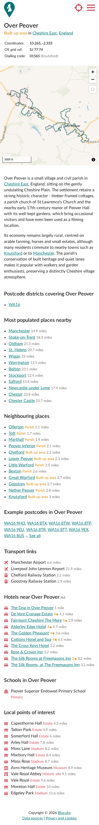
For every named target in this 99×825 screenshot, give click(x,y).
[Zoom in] (92, 72)
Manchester (43, 253)
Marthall (16, 440)
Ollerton (16, 427)
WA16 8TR (36, 530)
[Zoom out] (92, 79)
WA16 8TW (59, 523)
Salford (15, 382)
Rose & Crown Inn (27, 652)
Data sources (32, 818)
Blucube (64, 813)
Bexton (15, 471)
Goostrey (17, 484)
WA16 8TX (37, 523)
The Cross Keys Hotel (30, 646)
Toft (12, 433)
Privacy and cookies (61, 818)
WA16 (14, 305)
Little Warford (21, 465)
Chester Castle (22, 401)
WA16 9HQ (14, 523)
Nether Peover (22, 490)
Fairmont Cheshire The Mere (36, 620)
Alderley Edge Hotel (28, 627)
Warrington (19, 363)
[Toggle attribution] (93, 160)
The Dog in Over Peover (32, 608)
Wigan (14, 356)
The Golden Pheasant (30, 633)
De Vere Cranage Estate (32, 614)
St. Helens (18, 350)
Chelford (16, 452)
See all (35, 536)
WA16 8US (14, 536)
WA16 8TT (57, 530)
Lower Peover (21, 459)
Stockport (17, 375)
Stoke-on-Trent (22, 337)
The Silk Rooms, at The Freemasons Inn (45, 665)
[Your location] (79, 8)
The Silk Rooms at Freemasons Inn (41, 658)
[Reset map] (92, 89)
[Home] (9, 9)
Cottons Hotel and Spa (31, 640)
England (66, 33)
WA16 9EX (78, 530)
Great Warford (22, 478)
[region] (49, 115)
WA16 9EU (14, 530)
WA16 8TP (81, 523)
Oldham (16, 344)
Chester (16, 394)
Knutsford (13, 253)
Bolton (15, 369)
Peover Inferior (22, 446)
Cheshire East (44, 33)
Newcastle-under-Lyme (29, 388)
